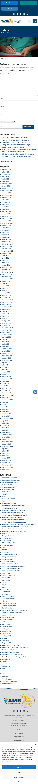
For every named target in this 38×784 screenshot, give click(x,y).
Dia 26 (4, 587)
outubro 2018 (6, 377)
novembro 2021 (7, 302)
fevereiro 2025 (7, 211)
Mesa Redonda (7, 620)
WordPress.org (7, 684)
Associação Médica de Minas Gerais (14, 515)
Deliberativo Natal (8, 575)
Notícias (5, 629)
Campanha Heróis (8, 536)
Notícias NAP (6, 636)
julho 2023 (5, 256)
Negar (19, 772)
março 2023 (6, 265)
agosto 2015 (6, 449)
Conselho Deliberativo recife (12, 568)
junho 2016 (5, 425)
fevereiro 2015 (7, 460)
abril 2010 (5, 470)
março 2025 (6, 209)
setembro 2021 (7, 307)
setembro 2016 (7, 418)
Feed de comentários (9, 681)
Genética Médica (8, 608)
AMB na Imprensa (8, 499)
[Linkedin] (17, 14)
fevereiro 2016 (7, 435)
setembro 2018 (7, 379)
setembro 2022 (7, 279)
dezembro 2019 (7, 353)
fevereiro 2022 (7, 295)
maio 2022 (5, 288)
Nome (2, 98)
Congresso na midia (9, 557)
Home (2, 32)
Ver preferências (19, 777)
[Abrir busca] (35, 21)
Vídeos (4, 664)
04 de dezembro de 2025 (11, 480)
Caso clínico (6, 541)
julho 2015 (5, 451)
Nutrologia (5, 641)
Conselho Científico (9, 562)
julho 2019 (5, 365)
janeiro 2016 (6, 437)
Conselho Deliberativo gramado (13, 566)
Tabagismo (6, 661)
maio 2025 (5, 204)
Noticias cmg (6, 631)
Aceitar (19, 767)
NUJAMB (5, 638)
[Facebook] (20, 14)
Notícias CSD (6, 634)
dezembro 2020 (7, 328)
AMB (3, 496)
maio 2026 (5, 177)
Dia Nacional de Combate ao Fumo (14, 138)
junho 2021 (5, 314)
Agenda (4, 494)
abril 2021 (5, 318)
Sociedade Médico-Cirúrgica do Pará (15, 657)
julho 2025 (5, 200)
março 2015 (6, 458)
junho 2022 (6, 286)
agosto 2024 (6, 225)
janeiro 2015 (6, 463)
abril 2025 (5, 207)
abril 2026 (5, 179)
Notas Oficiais (7, 627)
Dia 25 (4, 585)
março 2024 (6, 237)
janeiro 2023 (6, 270)
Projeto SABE (6, 643)
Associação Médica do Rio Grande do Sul (16, 527)
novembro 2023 (7, 246)
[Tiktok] (27, 14)
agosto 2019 (6, 363)
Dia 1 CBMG (6, 578)
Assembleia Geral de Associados (13, 506)
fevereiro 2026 (7, 184)
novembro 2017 (7, 395)
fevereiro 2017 (7, 414)
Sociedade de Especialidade (12, 652)
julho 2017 (5, 402)
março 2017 (6, 411)
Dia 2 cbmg (6, 580)
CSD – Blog (6, 573)
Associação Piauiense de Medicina (14, 531)
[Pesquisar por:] (11, 127)
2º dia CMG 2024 (8, 487)
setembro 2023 (7, 251)
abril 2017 (5, 409)
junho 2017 (5, 404)
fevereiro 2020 (7, 349)
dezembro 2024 (7, 216)
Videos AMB (6, 666)
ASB (3, 501)
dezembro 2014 (7, 465)
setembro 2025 (7, 195)
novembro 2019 (7, 356)
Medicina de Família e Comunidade (14, 610)
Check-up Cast (7, 545)
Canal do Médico (8, 538)
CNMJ (4, 548)
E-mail (2, 106)
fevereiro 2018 (7, 388)
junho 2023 (6, 258)
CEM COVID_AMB (8, 543)
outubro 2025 (7, 193)
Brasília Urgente (7, 534)
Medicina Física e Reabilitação (12, 613)
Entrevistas (6, 592)
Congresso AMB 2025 (9, 555)
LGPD (18, 781)
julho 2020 (5, 339)
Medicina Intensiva (8, 615)
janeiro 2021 (6, 325)
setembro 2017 (7, 400)
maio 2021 (5, 316)
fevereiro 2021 (7, 323)
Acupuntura (6, 492)
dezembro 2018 (7, 374)
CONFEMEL (6, 552)
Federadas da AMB (8, 599)
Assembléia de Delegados (11, 503)
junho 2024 (6, 230)
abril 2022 (5, 291)
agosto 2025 (6, 198)
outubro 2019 (6, 358)
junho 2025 (6, 202)
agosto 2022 (6, 281)
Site (1, 114)
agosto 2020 (6, 337)
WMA (4, 668)
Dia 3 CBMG (6, 589)
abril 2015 (5, 456)
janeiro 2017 (6, 416)
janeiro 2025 (6, 214)
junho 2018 (5, 384)
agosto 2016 (6, 421)
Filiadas (4, 601)
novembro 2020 (7, 330)
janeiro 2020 (6, 351)
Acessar (5, 677)
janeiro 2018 (6, 391)
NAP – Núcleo (6, 624)
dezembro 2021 (7, 300)
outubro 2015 (6, 444)
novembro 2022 (7, 274)
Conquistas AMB (7, 559)
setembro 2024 (7, 223)
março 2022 (6, 293)
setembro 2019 (7, 360)
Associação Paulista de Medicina (13, 529)
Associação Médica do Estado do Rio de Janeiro (19, 524)
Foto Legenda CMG (9, 603)
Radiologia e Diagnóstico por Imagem (15, 648)
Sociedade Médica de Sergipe (12, 654)
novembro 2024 (7, 218)
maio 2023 (5, 260)
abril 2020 (5, 344)
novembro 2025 (7, 191)
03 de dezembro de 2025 (11, 478)
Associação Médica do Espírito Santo (15, 522)
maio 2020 (5, 342)
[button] (35, 744)
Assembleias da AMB (9, 508)
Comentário (4, 74)
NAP (3, 622)
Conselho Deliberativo (10, 564)
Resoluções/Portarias (9, 650)
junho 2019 (5, 367)
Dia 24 (4, 582)
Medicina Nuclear (8, 617)
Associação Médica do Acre (12, 517)
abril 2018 (5, 386)
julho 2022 (5, 284)
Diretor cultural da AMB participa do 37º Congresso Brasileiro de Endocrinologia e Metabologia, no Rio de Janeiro (16, 144)
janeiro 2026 (6, 186)
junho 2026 (6, 174)
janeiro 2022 (6, 298)
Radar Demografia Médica (11, 645)
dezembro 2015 (7, 439)
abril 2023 (5, 263)
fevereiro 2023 (7, 267)
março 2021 (6, 321)
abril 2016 (5, 430)
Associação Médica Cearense (12, 513)
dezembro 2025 (7, 188)
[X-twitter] (10, 14)
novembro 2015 (7, 442)
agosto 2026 (6, 170)
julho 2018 (5, 381)
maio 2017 (5, 407)
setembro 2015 (7, 446)
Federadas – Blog (8, 596)
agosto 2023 (6, 253)
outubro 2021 (6, 305)
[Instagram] (13, 14)
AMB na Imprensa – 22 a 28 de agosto (15, 140)
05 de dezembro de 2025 (11, 482)
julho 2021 (5, 312)
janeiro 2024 (6, 242)
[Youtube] (24, 14)
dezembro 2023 (7, 244)
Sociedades (6, 659)
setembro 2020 (7, 335)
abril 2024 (5, 235)
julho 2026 (5, 172)
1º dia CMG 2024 (7, 485)
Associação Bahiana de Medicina (13, 510)
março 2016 (6, 432)
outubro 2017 (6, 398)
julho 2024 (5, 228)
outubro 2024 (7, 221)
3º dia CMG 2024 (8, 489)
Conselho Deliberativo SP (11, 571)
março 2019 (6, 372)
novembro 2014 (7, 467)
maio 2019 (5, 370)
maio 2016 (5, 428)
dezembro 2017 (7, 393)
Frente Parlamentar (9, 606)
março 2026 (6, 181)
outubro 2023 (6, 249)
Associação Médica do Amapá (13, 520)
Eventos (5, 594)
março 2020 (6, 346)
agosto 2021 (6, 309)
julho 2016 (5, 423)
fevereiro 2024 (7, 239)
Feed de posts (7, 679)
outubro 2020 (7, 332)
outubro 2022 (6, 277)
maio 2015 (5, 453)
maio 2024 (5, 232)
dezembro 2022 (7, 272)
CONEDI (4, 550)
